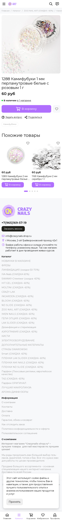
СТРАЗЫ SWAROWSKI (15, 349)
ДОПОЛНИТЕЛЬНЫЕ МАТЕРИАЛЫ (23, 344)
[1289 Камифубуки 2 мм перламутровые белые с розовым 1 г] (16, 155)
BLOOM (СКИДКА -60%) (15, 300)
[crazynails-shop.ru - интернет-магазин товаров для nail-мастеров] (12, 4)
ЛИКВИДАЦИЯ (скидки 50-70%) (20, 269)
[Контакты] (57, 4)
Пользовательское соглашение (19, 433)
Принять (15, 501)
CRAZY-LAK (8, 291)
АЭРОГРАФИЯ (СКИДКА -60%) (19, 331)
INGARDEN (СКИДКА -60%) (17, 296)
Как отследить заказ (13, 424)
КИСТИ (6, 336)
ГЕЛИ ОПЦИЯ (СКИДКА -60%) (19, 318)
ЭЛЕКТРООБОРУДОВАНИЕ (18, 340)
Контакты (7, 406)
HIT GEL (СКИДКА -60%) (16, 283)
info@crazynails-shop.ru (18, 236)
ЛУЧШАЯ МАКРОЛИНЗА (16, 387)
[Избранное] (56, 109)
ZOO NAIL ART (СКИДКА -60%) (38, 10)
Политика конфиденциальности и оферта (25, 428)
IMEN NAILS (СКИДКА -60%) (18, 314)
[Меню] (4, 4)
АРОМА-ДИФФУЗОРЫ (15, 392)
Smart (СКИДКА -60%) (14, 353)
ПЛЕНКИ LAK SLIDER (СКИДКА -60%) (24, 358)
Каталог (17, 10)
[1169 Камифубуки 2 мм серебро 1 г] (46, 155)
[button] (26, 191)
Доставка (7, 411)
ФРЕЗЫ (6, 265)
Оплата (6, 415)
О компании (8, 402)
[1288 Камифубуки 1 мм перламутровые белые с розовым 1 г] (31, 44)
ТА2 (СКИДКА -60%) (13, 378)
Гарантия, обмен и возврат (17, 420)
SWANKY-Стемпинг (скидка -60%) (21, 278)
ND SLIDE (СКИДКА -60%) (17, 305)
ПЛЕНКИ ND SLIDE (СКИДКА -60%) (22, 367)
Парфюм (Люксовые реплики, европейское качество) (27, 373)
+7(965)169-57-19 (14, 223)
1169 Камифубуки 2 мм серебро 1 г (44, 178)
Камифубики (9, 124)
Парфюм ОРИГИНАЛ (14, 383)
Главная (6, 10)
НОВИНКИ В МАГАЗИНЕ (16, 261)
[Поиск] (51, 4)
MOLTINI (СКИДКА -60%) (16, 287)
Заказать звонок (13, 228)
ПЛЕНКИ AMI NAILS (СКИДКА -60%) (23, 362)
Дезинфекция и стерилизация (19, 327)
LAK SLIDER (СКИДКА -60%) (18, 322)
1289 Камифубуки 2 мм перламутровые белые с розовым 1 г (15, 178)
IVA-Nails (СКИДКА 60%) (15, 274)
